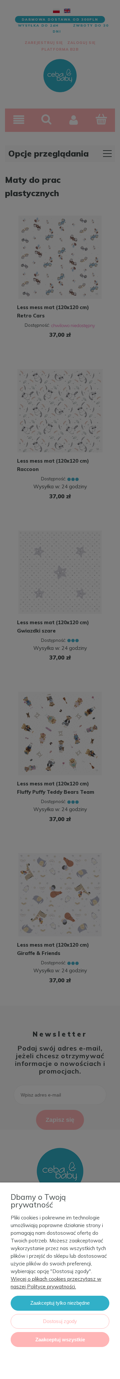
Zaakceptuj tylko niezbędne (60, 1303)
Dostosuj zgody (60, 1321)
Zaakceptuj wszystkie (60, 1339)
